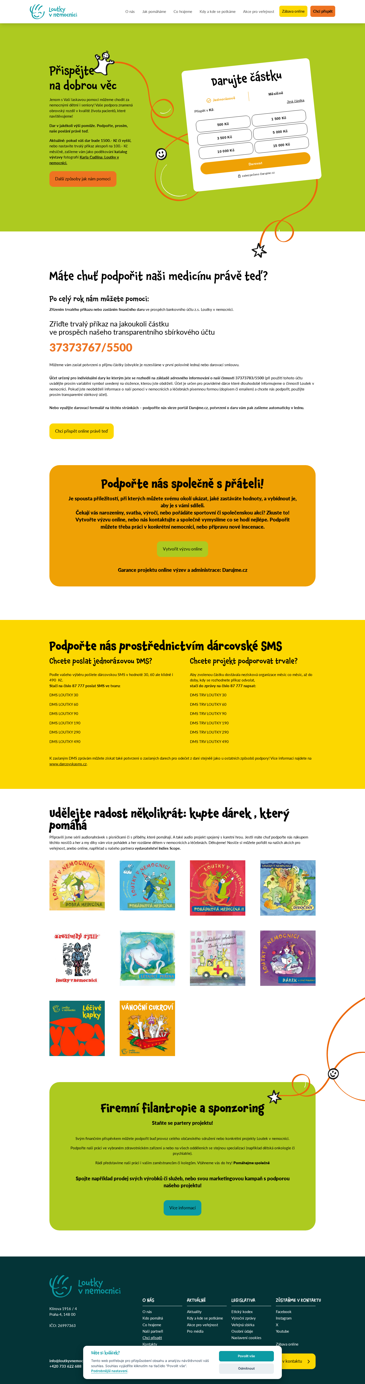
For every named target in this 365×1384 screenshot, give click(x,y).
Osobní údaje (242, 1331)
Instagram (284, 1317)
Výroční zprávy (243, 1317)
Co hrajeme (183, 11)
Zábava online (293, 11)
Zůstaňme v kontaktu (282, 1361)
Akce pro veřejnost (258, 11)
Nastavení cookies (246, 1337)
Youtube (282, 1331)
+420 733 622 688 (65, 1366)
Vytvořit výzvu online (182, 549)
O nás (130, 11)
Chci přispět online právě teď (81, 431)
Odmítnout (246, 1368)
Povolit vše (246, 1356)
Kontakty (150, 1344)
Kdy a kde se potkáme (218, 11)
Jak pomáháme (154, 11)
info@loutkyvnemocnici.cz (71, 1360)
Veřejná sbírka (242, 1324)
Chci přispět (322, 11)
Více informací (182, 1208)
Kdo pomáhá (153, 1317)
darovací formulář (89, 407)
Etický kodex (242, 1311)
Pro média (195, 1331)
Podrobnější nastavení (109, 1371)
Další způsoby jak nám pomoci (82, 179)
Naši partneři (153, 1331)
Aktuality (194, 1311)
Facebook (284, 1311)
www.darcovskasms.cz (68, 763)
